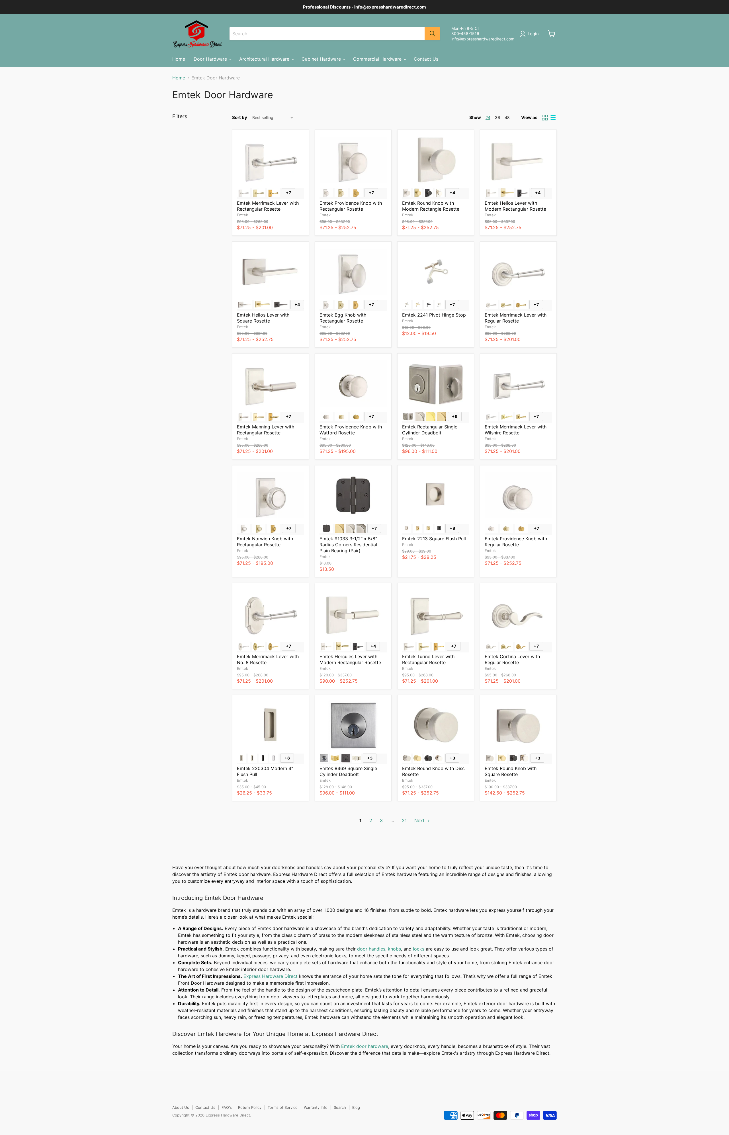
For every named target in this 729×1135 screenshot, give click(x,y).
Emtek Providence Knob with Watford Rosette (351, 430)
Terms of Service (283, 1107)
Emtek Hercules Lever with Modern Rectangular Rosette (350, 659)
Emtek (242, 215)
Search (340, 1107)
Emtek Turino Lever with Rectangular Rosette (428, 659)
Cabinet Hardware (322, 59)
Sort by (239, 117)
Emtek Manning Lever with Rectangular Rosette (265, 430)
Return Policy (249, 1107)
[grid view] (545, 118)
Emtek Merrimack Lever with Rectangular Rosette (268, 206)
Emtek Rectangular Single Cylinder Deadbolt (429, 430)
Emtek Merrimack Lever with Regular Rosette (515, 318)
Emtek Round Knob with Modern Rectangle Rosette (430, 206)
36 (497, 117)
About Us (180, 1107)
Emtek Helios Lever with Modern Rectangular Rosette (515, 206)
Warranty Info (315, 1107)
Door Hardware (211, 59)
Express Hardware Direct (270, 976)
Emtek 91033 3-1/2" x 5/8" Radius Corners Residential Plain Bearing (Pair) (348, 544)
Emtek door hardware (364, 1046)
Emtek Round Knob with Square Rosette (510, 771)
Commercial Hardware (378, 59)
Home (178, 59)
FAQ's (227, 1107)
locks (418, 949)
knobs (394, 949)
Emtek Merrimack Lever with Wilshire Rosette (515, 430)
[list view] (553, 118)
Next (420, 820)
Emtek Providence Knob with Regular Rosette (516, 541)
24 (488, 117)
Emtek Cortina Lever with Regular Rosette (512, 659)
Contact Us (426, 59)
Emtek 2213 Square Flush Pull (434, 538)
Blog (356, 1107)
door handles (371, 949)
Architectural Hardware (265, 59)
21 (404, 820)
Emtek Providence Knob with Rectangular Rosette (351, 206)
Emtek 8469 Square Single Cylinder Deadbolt (348, 771)
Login (533, 33)
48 (507, 117)
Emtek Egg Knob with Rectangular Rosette (343, 318)
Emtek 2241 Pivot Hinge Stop (434, 315)
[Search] (432, 33)
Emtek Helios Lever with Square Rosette (263, 318)
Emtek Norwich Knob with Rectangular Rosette (265, 541)
